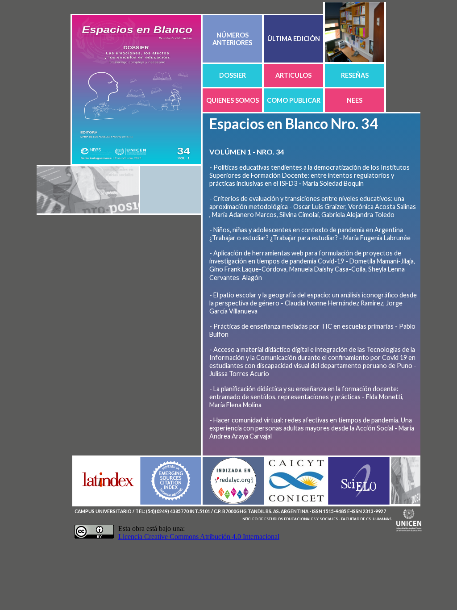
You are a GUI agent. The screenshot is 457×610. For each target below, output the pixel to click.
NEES (354, 100)
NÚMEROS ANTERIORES (232, 38)
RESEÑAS (355, 75)
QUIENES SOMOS (232, 100)
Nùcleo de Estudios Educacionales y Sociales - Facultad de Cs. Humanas (316, 519)
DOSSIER (232, 75)
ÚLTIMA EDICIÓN (293, 38)
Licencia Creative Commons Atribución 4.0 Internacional (198, 536)
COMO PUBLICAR (293, 100)
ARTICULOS (293, 75)
